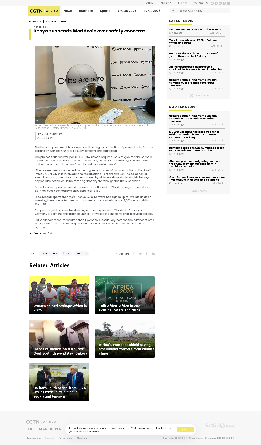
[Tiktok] (228, 3)
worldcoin (82, 253)
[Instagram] (224, 3)
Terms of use (34, 437)
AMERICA (166, 3)
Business (86, 11)
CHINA (150, 3)
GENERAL (51, 21)
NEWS (64, 21)
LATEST (31, 429)
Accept (185, 429)
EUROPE (182, 3)
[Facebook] (212, 3)
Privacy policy (66, 437)
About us (82, 437)
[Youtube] (220, 3)
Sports (105, 11)
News (68, 11)
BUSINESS (35, 21)
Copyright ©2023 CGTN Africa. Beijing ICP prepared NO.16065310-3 (198, 437)
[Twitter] (216, 3)
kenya (66, 253)
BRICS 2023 (152, 11)
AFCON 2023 (127, 11)
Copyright (50, 437)
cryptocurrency (49, 253)
